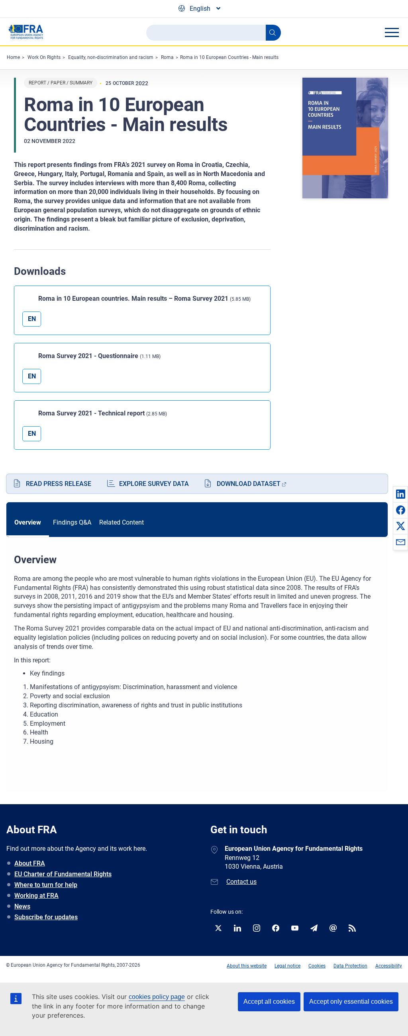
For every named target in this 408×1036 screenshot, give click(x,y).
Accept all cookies (269, 1001)
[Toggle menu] (391, 32)
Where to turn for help (45, 885)
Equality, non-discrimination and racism (110, 57)
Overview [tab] (27, 522)
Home (13, 57)
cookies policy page (157, 996)
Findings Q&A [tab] (72, 522)
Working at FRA (36, 895)
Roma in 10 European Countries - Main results (229, 57)
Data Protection (350, 966)
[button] (400, 494)
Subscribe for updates (46, 917)
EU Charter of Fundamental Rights (63, 874)
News (22, 906)
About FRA (29, 863)
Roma (167, 57)
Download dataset (248, 484)
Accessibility (388, 966)
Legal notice (287, 966)
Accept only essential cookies (351, 1001)
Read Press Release (58, 484)
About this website (247, 966)
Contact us (241, 881)
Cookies (317, 966)
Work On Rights (44, 57)
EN (32, 319)
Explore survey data (154, 484)
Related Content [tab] (121, 522)
